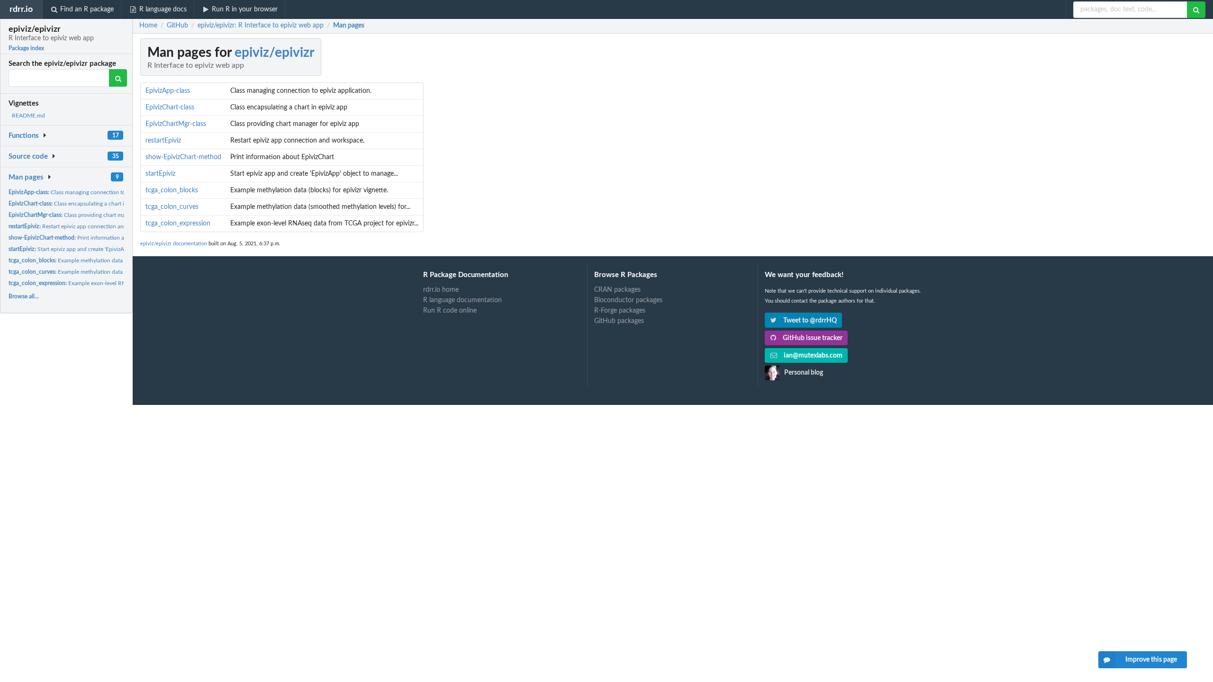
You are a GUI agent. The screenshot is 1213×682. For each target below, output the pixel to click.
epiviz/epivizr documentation (173, 243)
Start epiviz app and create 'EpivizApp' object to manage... (95, 249)
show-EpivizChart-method (183, 157)
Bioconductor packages (628, 300)
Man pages (26, 177)
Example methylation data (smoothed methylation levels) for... (110, 272)
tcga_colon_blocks (171, 190)
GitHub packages (619, 321)
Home (148, 25)
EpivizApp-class (167, 91)
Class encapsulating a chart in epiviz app (81, 203)
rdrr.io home (441, 290)
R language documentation (462, 300)
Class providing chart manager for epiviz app (91, 215)
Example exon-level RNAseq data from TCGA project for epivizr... (119, 283)
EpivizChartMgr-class (175, 124)
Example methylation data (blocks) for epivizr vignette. (100, 260)
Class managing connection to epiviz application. (90, 192)
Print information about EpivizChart (87, 238)
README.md (28, 115)
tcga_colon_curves (172, 207)
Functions (24, 135)
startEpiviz (160, 173)
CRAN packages (617, 290)
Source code (28, 156)
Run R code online (450, 310)
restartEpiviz (163, 140)
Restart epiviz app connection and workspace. (82, 226)
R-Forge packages (619, 310)
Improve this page (1151, 659)
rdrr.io (21, 9)
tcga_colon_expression (177, 223)
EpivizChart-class (169, 107)
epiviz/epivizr (274, 52)
